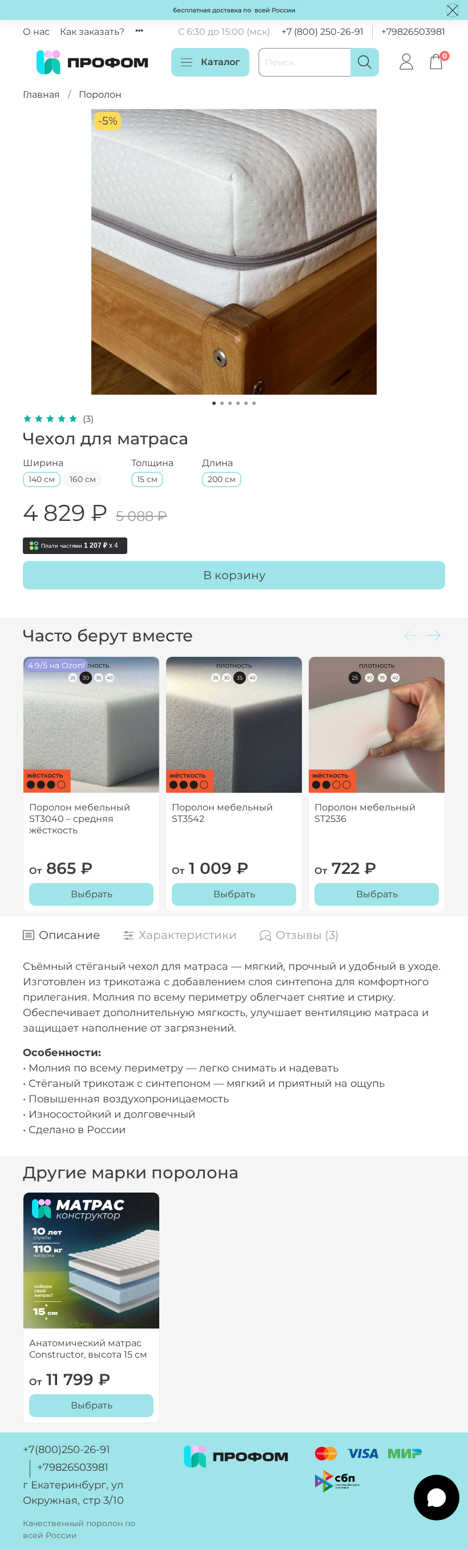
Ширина (43, 463)
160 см (83, 479)
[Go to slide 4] (238, 403)
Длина (217, 463)
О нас (36, 31)
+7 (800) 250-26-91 (322, 31)
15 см (147, 479)
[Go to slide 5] (246, 403)
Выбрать (91, 893)
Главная (41, 94)
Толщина (152, 463)
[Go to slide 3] (230, 403)
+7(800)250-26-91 (66, 1449)
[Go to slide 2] (222, 403)
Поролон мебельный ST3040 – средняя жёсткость (79, 819)
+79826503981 (413, 31)
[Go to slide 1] (214, 403)
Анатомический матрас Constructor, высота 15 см (88, 1349)
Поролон (100, 94)
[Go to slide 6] (254, 403)
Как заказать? (92, 31)
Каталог (220, 62)
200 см (222, 479)
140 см (42, 479)
